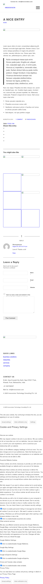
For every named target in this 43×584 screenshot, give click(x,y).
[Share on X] (6, 131)
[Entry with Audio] (30, 218)
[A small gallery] (30, 182)
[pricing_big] (21, 36)
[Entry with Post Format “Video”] (12, 182)
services (6, 362)
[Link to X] (28, 409)
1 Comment (19, 119)
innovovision (31, 119)
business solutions (10, 357)
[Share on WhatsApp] (6, 134)
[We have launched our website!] (30, 200)
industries (6, 360)
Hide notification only (20, 422)
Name (32, 274)
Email (31, 281)
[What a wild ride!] (30, 164)
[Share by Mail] (6, 141)
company (6, 365)
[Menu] (37, 7)
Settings (32, 422)
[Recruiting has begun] (12, 164)
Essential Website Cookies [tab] (8, 460)
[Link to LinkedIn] (31, 409)
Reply (14, 253)
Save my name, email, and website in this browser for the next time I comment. (18, 295)
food (9, 123)
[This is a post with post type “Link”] (12, 200)
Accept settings (6, 422)
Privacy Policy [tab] (4, 568)
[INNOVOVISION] (17, 7)
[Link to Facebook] (34, 409)
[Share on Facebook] (6, 128)
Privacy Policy (4, 578)
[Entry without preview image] (12, 218)
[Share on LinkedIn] (6, 138)
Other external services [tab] (7, 521)
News (5, 22)
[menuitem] (37, 7)
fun (13, 123)
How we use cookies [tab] (6, 435)
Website (32, 287)
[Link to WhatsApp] (38, 409)
